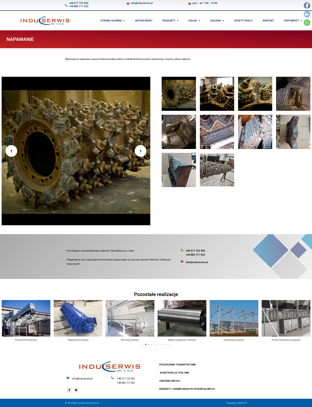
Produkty (168, 20)
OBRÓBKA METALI (169, 380)
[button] (11, 151)
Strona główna (111, 20)
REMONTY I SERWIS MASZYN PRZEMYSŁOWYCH (187, 389)
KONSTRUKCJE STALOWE (174, 372)
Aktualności (143, 20)
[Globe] (76, 390)
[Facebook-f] (69, 390)
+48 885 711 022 (78, 6)
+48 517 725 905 (78, 3)
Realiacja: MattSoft (237, 402)
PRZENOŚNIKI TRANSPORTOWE (177, 364)
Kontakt (268, 20)
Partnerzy (291, 20)
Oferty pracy (243, 20)
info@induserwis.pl (142, 3)
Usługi (192, 20)
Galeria (215, 20)
